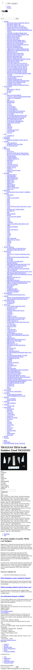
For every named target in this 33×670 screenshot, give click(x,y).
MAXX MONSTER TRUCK (14, 333)
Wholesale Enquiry (9, 662)
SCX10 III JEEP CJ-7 (12, 109)
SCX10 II (9, 105)
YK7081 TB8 (10, 406)
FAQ (5, 535)
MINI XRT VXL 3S (12, 344)
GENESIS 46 (10, 135)
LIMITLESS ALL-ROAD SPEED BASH (18, 49)
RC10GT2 (9, 91)
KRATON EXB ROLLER (14, 46)
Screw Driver (10, 424)
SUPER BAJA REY (12, 289)
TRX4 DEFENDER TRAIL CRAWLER (17, 370)
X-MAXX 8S (10, 385)
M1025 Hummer (11, 213)
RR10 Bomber (10, 102)
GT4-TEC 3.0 (10, 323)
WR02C (9, 241)
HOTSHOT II (10, 211)
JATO (8, 328)
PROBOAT (7, 190)
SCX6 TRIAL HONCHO (13, 122)
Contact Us (7, 660)
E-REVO (9, 315)
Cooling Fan (10, 413)
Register (9, 8)
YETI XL (9, 132)
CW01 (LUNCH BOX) (13, 198)
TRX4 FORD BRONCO (13, 371)
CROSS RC (7, 137)
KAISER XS (10, 303)
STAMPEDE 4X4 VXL (13, 358)
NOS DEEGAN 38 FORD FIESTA (16, 345)
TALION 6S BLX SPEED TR (15, 76)
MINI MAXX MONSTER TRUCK (16, 339)
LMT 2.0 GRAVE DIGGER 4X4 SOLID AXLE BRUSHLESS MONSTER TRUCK (19, 272)
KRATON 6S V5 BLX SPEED (15, 43)
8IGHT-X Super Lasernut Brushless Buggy (18, 257)
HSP (5, 147)
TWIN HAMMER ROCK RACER (16, 396)
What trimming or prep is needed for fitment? (16, 578)
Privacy (6, 650)
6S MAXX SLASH (12, 307)
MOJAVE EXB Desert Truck (14, 56)
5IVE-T (9, 252)
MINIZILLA (10, 160)
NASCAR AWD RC (12, 284)
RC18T (9, 92)
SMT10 (9, 124)
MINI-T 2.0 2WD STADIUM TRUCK (17, 283)
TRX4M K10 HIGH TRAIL (14, 378)
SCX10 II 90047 (11, 106)
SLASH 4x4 (10, 349)
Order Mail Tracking (9, 661)
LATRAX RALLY (12, 331)
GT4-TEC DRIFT (11, 325)
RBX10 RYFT (11, 101)
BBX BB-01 (10, 195)
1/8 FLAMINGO (11, 403)
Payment (6, 645)
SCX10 (9, 104)
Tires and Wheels (11, 430)
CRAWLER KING (12, 157)
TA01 (8, 218)
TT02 (8, 232)
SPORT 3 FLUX (11, 167)
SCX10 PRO (10, 114)
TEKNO (6, 296)
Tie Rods (9, 429)
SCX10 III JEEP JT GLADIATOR (16, 111)
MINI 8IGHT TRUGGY (13, 280)
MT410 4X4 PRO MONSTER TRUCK (17, 299)
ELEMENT (7, 138)
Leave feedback (5, 612)
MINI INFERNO (11, 176)
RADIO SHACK (11, 400)
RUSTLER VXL (11, 348)
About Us (6, 644)
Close (7, 608)
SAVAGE (9, 163)
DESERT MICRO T (12, 263)
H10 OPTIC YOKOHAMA (14, 391)
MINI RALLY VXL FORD (14, 341)
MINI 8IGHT (10, 278)
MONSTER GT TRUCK (13, 89)
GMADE (6, 141)
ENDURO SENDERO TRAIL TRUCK (17, 140)
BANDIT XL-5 (11, 309)
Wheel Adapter (11, 433)
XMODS (6, 397)
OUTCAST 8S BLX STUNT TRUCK (17, 67)
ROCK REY (10, 286)
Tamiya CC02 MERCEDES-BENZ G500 (18, 224)
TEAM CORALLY (9, 247)
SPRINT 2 (9, 169)
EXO (8, 99)
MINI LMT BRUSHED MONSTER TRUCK (19, 281)
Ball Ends (9, 410)
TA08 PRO (10, 222)
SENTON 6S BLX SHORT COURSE (17, 72)
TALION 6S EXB (11, 78)
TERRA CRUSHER (12, 226)
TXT (8, 237)
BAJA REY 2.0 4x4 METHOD (15, 261)
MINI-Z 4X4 (10, 180)
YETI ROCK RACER (13, 130)
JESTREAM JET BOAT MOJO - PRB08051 (18, 192)
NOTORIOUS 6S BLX (13, 62)
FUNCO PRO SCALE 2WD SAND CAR (18, 322)
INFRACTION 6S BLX (13, 37)
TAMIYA (6, 193)
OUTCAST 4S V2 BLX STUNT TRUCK (18, 65)
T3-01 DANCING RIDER (14, 216)
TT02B (9, 234)
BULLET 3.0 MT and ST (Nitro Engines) (17, 153)
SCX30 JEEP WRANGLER (14, 119)
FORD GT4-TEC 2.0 (12, 320)
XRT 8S (9, 388)
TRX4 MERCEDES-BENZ (14, 372)
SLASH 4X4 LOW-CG (13, 351)
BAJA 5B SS (10, 151)
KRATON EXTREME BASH (15, 47)
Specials (6, 436)
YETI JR (9, 128)
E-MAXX (9, 312)
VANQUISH (7, 390)
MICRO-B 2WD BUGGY (14, 277)
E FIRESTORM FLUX (13, 158)
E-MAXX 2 (10, 313)
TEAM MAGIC (8, 293)
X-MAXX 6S (10, 384)
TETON (9, 367)
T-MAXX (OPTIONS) (13, 362)
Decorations (10, 435)
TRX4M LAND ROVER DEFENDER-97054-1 (19, 380)
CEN (5, 134)
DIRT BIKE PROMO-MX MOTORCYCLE (18, 264)
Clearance (6, 437)
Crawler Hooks (11, 414)
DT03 (8, 203)
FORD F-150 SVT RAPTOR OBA (16, 317)
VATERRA (7, 393)
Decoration (10, 419)
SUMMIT (9, 359)
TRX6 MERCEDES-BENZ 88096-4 (16, 381)
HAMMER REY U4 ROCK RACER (16, 265)
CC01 (8, 196)
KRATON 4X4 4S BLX (13, 39)
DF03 (8, 202)
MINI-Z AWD (10, 182)
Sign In (3, 608)
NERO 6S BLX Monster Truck (15, 60)
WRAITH (9, 127)
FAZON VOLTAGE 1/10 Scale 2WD (17, 27)
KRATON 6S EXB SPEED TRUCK (16, 41)
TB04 (8, 225)
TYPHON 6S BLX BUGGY (14, 79)
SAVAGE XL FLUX (12, 164)
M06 (8, 212)
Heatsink (9, 422)
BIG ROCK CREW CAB (13, 24)
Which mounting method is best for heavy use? (16, 587)
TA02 (8, 219)
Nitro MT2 (10, 161)
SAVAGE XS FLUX (12, 166)
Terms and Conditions (9, 651)
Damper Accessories (12, 417)
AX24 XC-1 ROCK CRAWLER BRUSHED (19, 96)
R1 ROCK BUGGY (12, 145)
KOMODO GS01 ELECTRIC (15, 144)
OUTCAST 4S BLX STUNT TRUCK (17, 63)
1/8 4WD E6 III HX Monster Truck (16, 294)
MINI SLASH (10, 342)
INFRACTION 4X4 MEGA (14, 36)
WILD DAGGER (11, 238)
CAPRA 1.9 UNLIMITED (14, 98)
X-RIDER (6, 401)
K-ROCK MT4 (11, 302)
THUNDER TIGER (9, 300)
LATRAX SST (11, 332)
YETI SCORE (11, 131)
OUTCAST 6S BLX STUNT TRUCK (17, 66)
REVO (9, 346)
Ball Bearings (10, 409)
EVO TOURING (11, 398)
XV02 (8, 245)
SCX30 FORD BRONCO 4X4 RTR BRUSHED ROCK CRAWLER (16, 117)
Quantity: (3, 488)
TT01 (8, 231)
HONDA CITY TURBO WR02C (15, 209)
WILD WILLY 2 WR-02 (13, 239)
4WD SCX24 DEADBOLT (14, 95)
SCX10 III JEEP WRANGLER (15, 112)
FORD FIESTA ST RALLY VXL (16, 319)
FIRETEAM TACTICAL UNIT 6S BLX (17, 28)
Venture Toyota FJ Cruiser (13, 170)
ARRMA (6, 21)
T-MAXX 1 (10, 364)
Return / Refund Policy (10, 648)
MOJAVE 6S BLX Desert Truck (15, 54)
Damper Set (10, 416)
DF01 (8, 199)
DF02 (8, 200)
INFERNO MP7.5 (11, 174)
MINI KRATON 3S (12, 52)
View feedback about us (7, 611)
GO (17, 18)
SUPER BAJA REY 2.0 (13, 290)
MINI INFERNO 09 (12, 177)
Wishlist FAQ (7, 658)
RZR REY (10, 287)
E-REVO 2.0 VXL (12, 316)
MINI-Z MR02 (11, 186)
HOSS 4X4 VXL (11, 326)
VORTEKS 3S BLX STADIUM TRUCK (18, 85)
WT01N (9, 242)
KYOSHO (6, 173)
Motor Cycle (10, 189)
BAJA (8, 150)
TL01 (8, 228)
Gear (8, 420)
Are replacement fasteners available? (13, 596)
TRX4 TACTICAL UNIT (13, 374)
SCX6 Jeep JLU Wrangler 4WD (15, 121)
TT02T (9, 235)
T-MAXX (9, 361)
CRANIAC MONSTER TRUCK (15, 310)
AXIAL (6, 93)
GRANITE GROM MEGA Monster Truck (18, 34)
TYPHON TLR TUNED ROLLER (16, 82)
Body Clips (10, 411)
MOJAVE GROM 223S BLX (14, 57)
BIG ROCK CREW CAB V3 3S (15, 26)
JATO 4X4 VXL (11, 329)
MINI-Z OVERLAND (13, 187)
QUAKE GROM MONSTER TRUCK (17, 69)
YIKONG (6, 404)
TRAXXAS (7, 304)
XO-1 (8, 387)
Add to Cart (4, 492)
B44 (8, 88)
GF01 (8, 208)
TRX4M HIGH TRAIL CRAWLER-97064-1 (18, 377)
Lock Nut (9, 423)
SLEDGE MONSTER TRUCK (15, 357)
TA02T (9, 221)
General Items (7, 407)
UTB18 (9, 125)
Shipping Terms (8, 647)
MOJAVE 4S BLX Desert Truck (15, 53)
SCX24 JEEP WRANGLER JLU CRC (17, 115)
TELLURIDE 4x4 (11, 365)
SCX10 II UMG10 (12, 108)
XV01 (8, 244)
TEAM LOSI (7, 251)
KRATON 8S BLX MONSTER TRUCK (17, 44)
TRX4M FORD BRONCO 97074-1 (16, 375)
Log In (8, 6)
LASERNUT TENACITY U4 (15, 267)
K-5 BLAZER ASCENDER (14, 394)
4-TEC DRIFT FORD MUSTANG (16, 306)
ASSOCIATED (8, 86)
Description (7, 534)
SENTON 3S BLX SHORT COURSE (17, 70)
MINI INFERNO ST (12, 179)
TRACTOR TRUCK (12, 229)
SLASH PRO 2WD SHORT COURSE (17, 355)
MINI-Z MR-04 (11, 185)
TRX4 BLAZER (11, 368)
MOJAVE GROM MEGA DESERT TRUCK (19, 59)
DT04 (8, 205)
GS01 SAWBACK (12, 143)
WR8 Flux (9, 171)
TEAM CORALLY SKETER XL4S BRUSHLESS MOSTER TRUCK (16, 249)
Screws (9, 426)
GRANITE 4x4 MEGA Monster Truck (17, 33)
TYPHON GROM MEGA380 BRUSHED (18, 80)
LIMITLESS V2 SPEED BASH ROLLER (18, 50)
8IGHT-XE (10, 258)
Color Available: (5, 485)
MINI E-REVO (11, 338)
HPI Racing (7, 148)
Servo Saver (10, 427)
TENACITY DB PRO (13, 291)
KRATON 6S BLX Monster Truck (16, 40)
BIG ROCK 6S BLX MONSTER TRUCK (18, 23)
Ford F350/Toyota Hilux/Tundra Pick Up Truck (19, 206)
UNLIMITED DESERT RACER (15, 383)
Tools (8, 432)
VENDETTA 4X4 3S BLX (14, 83)
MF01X (9, 215)
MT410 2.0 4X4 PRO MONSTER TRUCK (18, 297)
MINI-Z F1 (10, 183)
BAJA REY (10, 260)
